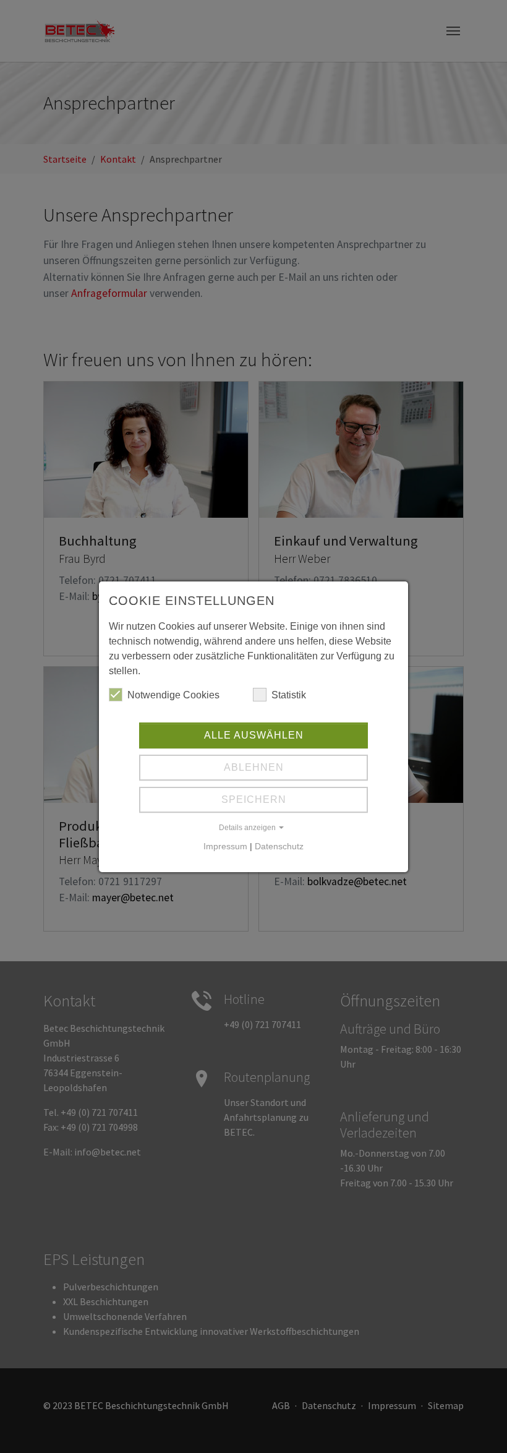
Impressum (225, 846)
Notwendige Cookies (173, 695)
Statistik (288, 695)
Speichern (253, 799)
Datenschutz (279, 846)
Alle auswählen (254, 735)
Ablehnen (254, 767)
